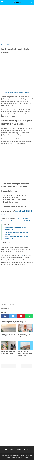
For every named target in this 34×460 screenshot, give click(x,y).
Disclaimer (18, 449)
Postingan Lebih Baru (8, 366)
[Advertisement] (17, 24)
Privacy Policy (26, 449)
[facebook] (5, 316)
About (6, 449)
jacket (21, 255)
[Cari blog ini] (31, 2)
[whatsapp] (29, 316)
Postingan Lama (26, 366)
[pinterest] (21, 316)
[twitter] (13, 316)
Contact (11, 449)
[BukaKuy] (17, 2)
